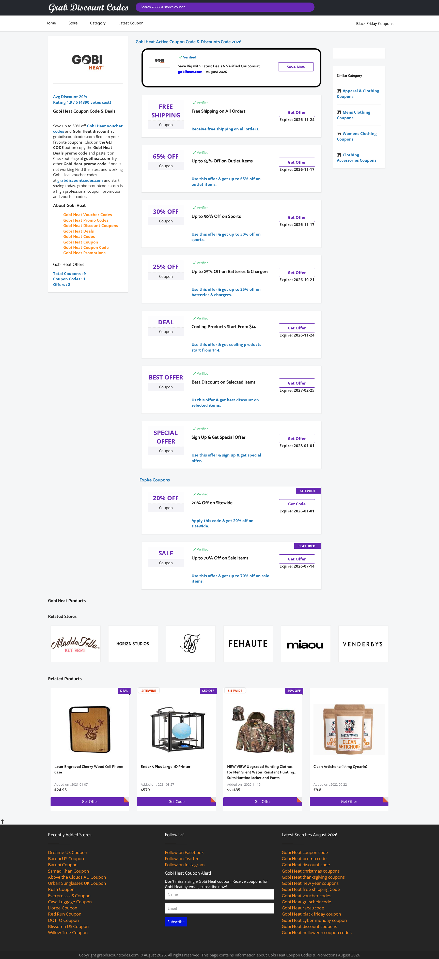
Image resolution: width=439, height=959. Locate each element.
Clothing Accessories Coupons (356, 157)
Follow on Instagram (185, 864)
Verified (189, 57)
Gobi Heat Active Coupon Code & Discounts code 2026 (188, 41)
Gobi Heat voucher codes (306, 896)
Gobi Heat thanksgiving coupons (313, 877)
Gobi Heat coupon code (305, 852)
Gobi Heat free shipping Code (311, 889)
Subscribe (175, 921)
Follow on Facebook (184, 852)
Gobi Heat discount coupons (309, 926)
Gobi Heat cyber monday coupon (314, 920)
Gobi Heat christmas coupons (311, 871)
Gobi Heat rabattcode (303, 908)
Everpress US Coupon (69, 896)
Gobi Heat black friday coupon (311, 914)
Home (50, 23)
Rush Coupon (61, 889)
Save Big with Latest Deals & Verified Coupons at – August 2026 (219, 69)
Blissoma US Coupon (68, 926)
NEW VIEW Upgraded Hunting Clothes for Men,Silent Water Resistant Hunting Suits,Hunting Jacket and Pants (260, 772)
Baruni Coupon (62, 864)
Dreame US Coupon (67, 852)
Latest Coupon (131, 23)
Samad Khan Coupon (68, 871)
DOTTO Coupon (63, 920)
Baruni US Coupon (66, 858)
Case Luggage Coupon (70, 902)
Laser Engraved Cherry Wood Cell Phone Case (88, 769)
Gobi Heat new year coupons (310, 883)
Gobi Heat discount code (306, 864)
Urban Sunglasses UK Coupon (77, 883)
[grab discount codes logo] (88, 8)
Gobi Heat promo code (304, 858)
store (73, 23)
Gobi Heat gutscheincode (306, 902)
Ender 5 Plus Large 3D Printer (166, 767)
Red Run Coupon (64, 914)
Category (98, 23)
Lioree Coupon (62, 908)
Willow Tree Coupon (68, 932)
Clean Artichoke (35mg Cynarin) (340, 767)
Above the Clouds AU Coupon (77, 877)
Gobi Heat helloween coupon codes (317, 932)
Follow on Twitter (182, 858)
